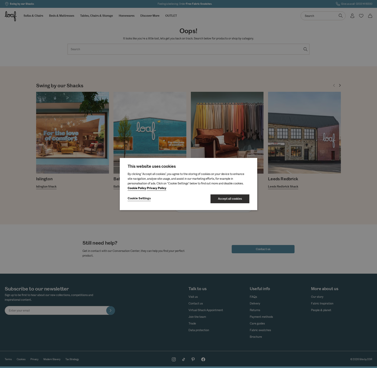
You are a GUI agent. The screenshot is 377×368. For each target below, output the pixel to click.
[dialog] (188, 184)
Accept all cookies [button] (230, 198)
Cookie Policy (137, 188)
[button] (139, 198)
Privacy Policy (156, 188)
